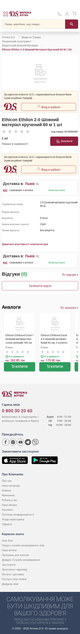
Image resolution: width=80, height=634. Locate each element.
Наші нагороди (11, 485)
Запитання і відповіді (14, 569)
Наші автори (9, 504)
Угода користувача (13, 519)
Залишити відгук (40, 285)
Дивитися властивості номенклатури (25, 244)
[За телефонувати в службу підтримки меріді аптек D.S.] (59, 15)
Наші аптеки (9, 550)
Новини (6, 490)
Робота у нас (9, 500)
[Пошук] (71, 24)
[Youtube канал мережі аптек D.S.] (20, 442)
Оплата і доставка (13, 574)
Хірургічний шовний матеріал (20, 45)
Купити (21, 366)
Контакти (7, 509)
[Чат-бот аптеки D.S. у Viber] (35, 442)
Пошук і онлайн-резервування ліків (23, 545)
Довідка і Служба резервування (21, 559)
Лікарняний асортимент (16, 41)
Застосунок (8, 564)
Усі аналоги (68, 307)
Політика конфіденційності (18, 514)
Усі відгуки (69, 274)
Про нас (7, 480)
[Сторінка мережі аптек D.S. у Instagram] (13, 442)
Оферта (7, 524)
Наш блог (7, 540)
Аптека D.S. (8, 37)
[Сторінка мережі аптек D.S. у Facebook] (5, 442)
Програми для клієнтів (15, 554)
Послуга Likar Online (14, 579)
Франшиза (8, 495)
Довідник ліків (10, 583)
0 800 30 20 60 (17, 411)
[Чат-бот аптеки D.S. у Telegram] (28, 442)
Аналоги (66, 141)
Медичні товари (31, 37)
